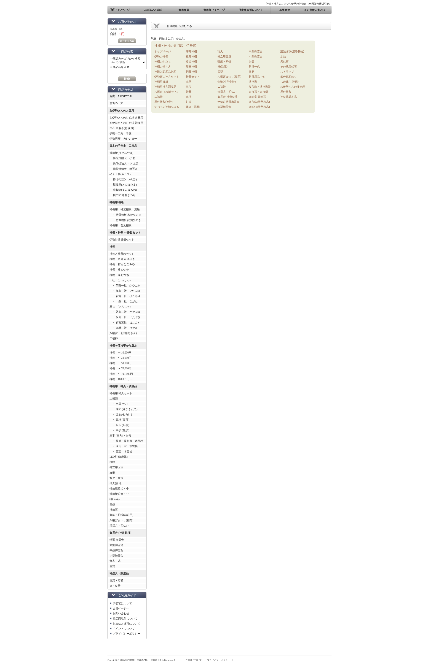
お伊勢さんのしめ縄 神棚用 (126, 122)
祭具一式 (115, 560)
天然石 (284, 61)
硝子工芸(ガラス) (120, 174)
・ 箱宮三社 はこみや (125, 322)
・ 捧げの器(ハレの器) (123, 179)
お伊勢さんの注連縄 (292, 86)
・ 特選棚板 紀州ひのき (125, 220)
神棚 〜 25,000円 (120, 357)
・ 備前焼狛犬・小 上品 (124, 163)
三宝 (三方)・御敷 (120, 435)
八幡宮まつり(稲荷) (121, 520)
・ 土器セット (119, 403)
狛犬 (220, 51)
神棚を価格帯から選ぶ (123, 345)
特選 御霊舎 (117, 539)
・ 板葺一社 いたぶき (125, 290)
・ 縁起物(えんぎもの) (123, 190)
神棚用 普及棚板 (120, 225)
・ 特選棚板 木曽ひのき (125, 214)
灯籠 (188, 101)
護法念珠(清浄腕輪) (292, 51)
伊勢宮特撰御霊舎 (228, 101)
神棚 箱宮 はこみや (122, 264)
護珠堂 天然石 (257, 96)
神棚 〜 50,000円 (120, 363)
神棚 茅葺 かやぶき (122, 259)
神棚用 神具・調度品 (123, 386)
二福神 (114, 338)
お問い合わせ (121, 613)
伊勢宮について (122, 603)
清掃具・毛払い (119, 525)
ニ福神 (158, 96)
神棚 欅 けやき (119, 275)
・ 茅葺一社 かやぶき (125, 285)
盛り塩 (253, 81)
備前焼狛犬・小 (119, 488)
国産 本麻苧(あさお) (123, 128)
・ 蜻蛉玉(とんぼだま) (123, 184)
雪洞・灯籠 (116, 580)
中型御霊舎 (116, 550)
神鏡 (112, 462)
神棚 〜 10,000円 (120, 352)
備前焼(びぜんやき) (121, 152)
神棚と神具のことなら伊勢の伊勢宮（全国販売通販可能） (299, 3)
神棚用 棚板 (117, 202)
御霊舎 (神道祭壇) (120, 532)
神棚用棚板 (161, 81)
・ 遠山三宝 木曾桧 (124, 446)
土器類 (114, 398)
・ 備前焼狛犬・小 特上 (124, 158)
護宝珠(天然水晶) (259, 101)
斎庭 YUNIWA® (121, 96)
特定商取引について (125, 618)
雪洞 (112, 566)
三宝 (188, 86)
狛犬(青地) (116, 483)
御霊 (251, 61)
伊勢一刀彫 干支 (120, 133)
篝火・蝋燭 (116, 478)
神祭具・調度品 (119, 573)
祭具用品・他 (257, 76)
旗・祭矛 (115, 585)
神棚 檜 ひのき (119, 269)
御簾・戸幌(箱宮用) (121, 514)
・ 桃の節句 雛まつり (123, 195)
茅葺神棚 (191, 51)
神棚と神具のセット (122, 253)
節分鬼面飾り (288, 76)
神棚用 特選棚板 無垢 (125, 209)
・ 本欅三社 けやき (124, 328)
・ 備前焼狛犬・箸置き (124, 168)
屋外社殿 (285, 91)
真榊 (112, 472)
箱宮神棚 (191, 66)
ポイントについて (124, 628)
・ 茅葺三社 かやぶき (125, 311)
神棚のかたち (162, 61)
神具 (188, 91)
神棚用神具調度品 (165, 86)
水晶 (283, 56)
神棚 (112, 246)
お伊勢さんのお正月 (122, 110)
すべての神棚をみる (166, 106)
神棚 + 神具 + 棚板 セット (125, 232)
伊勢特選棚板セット (122, 239)
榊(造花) (115, 499)
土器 (188, 81)
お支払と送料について (126, 623)
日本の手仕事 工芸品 (123, 145)
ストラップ (287, 71)
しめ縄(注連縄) (289, 81)
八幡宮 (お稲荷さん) (123, 333)
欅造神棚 (191, 61)
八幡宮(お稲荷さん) (166, 91)
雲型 (112, 504)
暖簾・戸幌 (224, 61)
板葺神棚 (191, 56)
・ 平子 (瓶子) (119, 430)
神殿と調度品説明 (165, 71)
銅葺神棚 (191, 71)
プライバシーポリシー (126, 633)
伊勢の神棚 (161, 56)
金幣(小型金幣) (226, 81)
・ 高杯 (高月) (119, 419)
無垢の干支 (116, 103)
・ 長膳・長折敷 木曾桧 (126, 441)
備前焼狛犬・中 (119, 493)
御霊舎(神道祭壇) (227, 96)
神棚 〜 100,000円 (121, 374)
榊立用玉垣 (116, 467)
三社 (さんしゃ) (120, 306)
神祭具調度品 (288, 96)
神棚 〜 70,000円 (120, 368)
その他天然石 (288, 66)
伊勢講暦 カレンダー (123, 138)
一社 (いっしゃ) (120, 280)
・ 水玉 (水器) (119, 425)
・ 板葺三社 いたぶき (125, 317)
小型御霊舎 (116, 555)
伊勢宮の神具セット (166, 76)
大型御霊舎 (116, 545)
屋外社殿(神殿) (163, 101)
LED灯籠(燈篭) (119, 456)
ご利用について (194, 660)
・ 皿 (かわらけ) (121, 414)
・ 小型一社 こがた (124, 301)
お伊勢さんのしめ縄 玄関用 (126, 117)
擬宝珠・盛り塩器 (260, 86)
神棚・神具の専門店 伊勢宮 (175, 45)
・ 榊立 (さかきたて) (123, 409)
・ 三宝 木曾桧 (121, 451)
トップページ (162, 51)
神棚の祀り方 (162, 66)
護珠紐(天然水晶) (259, 106)
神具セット (193, 76)
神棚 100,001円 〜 (121, 379)
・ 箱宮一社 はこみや (125, 296)
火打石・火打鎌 (258, 91)
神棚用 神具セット (121, 393)
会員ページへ (121, 608)
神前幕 (114, 509)
